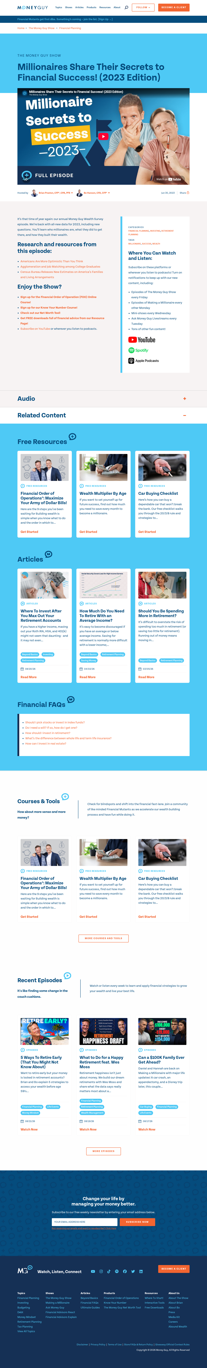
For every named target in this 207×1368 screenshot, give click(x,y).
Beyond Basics (30, 654)
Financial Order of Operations (121, 1298)
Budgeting (23, 1307)
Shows (68, 7)
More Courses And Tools (103, 938)
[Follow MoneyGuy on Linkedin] (141, 1272)
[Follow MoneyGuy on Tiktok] (108, 1272)
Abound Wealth (178, 1326)
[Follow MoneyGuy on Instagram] (101, 1272)
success (146, 244)
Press (172, 1312)
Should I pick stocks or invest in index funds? (55, 722)
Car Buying (146, 1106)
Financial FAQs (89, 1302)
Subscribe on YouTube (35, 329)
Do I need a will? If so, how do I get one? (51, 728)
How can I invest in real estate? (45, 743)
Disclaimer (82, 1344)
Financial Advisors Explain (61, 1317)
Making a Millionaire (57, 1302)
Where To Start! (154, 1298)
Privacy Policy (98, 1344)
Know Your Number (115, 1302)
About (117, 7)
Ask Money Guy (55, 1307)
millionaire (134, 244)
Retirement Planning (33, 660)
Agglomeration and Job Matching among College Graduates (60, 266)
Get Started (29, 532)
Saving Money (88, 660)
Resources (105, 7)
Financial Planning (70, 28)
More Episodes (104, 1151)
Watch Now (29, 1129)
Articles (79, 7)
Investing (155, 231)
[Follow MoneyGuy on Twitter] (133, 1272)
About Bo (174, 1307)
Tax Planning (25, 1326)
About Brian (176, 1302)
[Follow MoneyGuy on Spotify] (117, 1272)
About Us (174, 1293)
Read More (29, 677)
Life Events (53, 1106)
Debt (20, 1312)
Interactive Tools (155, 1302)
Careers (173, 1321)
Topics (58, 7)
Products (91, 7)
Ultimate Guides (90, 1307)
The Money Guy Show (41, 28)
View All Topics (26, 1331)
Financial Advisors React (60, 1312)
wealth (156, 244)
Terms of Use (115, 1344)
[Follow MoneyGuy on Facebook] (125, 1272)
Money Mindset (30, 1112)
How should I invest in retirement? (47, 733)
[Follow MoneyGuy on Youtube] (93, 1272)
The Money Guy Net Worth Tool (122, 1307)
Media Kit (174, 1317)
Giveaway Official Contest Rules (172, 1344)
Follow (141, 7)
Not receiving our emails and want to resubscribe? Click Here (84, 1228)
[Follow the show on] (156, 340)
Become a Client (174, 7)
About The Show (178, 1298)
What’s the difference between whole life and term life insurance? (68, 738)
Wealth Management (92, 1112)
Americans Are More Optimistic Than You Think (51, 261)
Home (20, 28)
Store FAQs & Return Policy (138, 1344)
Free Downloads (154, 1307)
